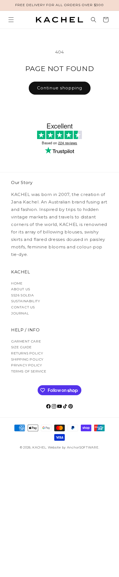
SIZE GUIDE (21, 347)
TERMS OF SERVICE (28, 371)
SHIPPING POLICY (27, 359)
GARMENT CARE (26, 341)
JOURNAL (20, 313)
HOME (16, 283)
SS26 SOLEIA (22, 295)
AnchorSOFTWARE (83, 447)
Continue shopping (59, 87)
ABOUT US (20, 289)
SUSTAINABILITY (25, 301)
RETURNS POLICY (27, 353)
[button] (11, 20)
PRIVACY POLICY (26, 365)
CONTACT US (23, 307)
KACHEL (39, 447)
